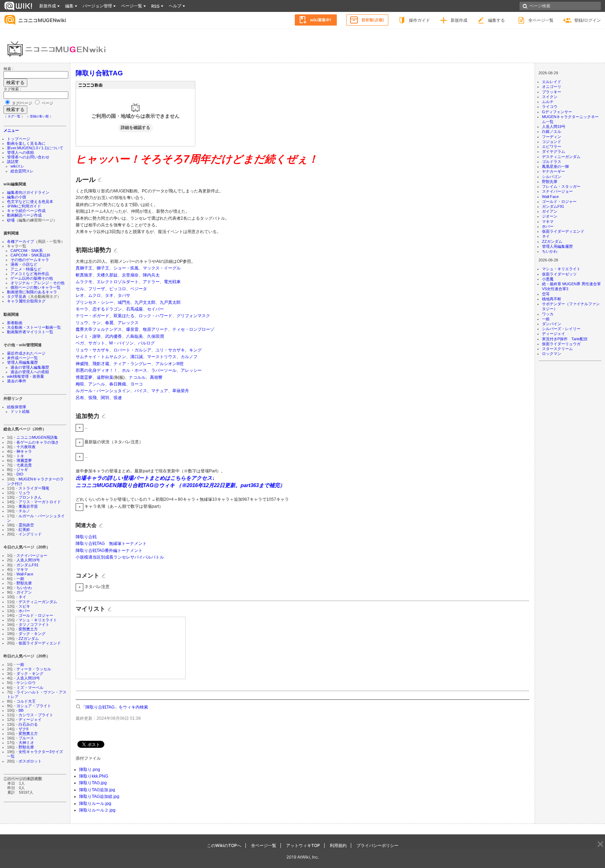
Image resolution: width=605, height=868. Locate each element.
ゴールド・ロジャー (36, 615)
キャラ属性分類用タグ (26, 301)
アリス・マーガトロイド (40, 502)
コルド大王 (26, 701)
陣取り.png (89, 769)
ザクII (23, 729)
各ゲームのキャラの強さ (37, 442)
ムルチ (548, 102)
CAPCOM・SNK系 (27, 250)
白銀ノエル (551, 131)
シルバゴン (551, 177)
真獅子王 (84, 268)
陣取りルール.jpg (95, 803)
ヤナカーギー (553, 171)
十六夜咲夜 (26, 447)
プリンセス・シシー (94, 302)
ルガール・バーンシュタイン (103, 390)
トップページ (18, 139)
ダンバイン (551, 324)
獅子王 (103, 268)
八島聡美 (134, 336)
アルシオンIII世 (169, 363)
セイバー (155, 309)
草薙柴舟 (180, 390)
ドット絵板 (20, 411)
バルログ (146, 343)
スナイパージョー (31, 555)
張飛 (92, 397)
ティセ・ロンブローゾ (193, 329)
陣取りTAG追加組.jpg (99, 796)
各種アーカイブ (20, 241)
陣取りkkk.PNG (93, 776)
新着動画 (14, 323)
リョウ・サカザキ (92, 350)
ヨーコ (136, 384)
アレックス (128, 322)
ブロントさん (30, 497)
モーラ (82, 309)
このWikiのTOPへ (224, 845)
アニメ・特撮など (26, 269)
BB (21, 710)
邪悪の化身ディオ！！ (97, 370)
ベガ (80, 343)
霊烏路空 (26, 525)
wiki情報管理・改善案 (25, 376)
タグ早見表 (16, 296)
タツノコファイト (34, 624)
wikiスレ (18, 166)
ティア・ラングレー (132, 363)
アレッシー (191, 370)
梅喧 (80, 384)
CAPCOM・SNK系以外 (30, 255)
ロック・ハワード (155, 315)
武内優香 (113, 336)
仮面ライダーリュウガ (561, 344)
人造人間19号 (28, 560)
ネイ (22, 597)
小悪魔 (548, 279)
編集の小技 (16, 197)
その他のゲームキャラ (30, 260)
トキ (20, 456)
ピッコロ (117, 288)
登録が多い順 (39, 116)
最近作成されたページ (26, 353)
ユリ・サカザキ (170, 350)
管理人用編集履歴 (22, 362)
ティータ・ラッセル (33, 669)
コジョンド (551, 141)
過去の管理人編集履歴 (30, 367)
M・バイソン (121, 343)
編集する (496, 20)
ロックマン (551, 353)
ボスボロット (30, 761)
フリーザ (96, 288)
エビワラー (551, 146)
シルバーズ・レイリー (561, 329)
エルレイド (551, 82)
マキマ (22, 569)
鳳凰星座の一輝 (555, 166)
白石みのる (28, 724)
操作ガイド (419, 20)
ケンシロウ (26, 683)
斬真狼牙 (84, 275)
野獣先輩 (24, 583)
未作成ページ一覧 (22, 358)
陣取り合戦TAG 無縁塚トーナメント (111, 543)
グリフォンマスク (193, 315)
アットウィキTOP (303, 845)
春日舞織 (117, 384)
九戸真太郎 (170, 302)
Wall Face (24, 574)
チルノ (24, 511)
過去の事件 (16, 381)
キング (195, 350)
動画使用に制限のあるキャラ (32, 292)
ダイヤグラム (553, 151)
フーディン (551, 137)
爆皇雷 (132, 329)
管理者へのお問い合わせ (28, 157)
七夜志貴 (24, 465)
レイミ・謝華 (88, 336)
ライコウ (549, 106)
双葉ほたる (123, 315)
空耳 (546, 294)
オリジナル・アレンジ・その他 (37, 283)
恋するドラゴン (107, 309)
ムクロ (94, 295)
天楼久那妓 (107, 275)
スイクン (549, 97)
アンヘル (96, 384)
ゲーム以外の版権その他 (32, 278)
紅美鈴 (24, 529)
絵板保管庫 (16, 407)
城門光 (124, 302)
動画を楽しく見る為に (26, 143)
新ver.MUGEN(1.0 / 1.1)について (35, 148)
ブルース (26, 738)
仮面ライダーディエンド (40, 643)
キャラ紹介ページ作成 (26, 211)
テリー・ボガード (92, 315)
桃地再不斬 (551, 299)
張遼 (117, 397)
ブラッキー (551, 92)
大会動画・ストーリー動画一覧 (34, 327)
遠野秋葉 (105, 377)
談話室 (13, 161)
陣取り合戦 (86, 536)
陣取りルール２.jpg (97, 810)
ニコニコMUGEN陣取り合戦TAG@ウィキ (126, 485)
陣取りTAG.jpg (93, 782)
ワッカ (548, 314)
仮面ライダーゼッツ (559, 274)
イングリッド (30, 534)
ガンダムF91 (27, 565)
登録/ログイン (587, 20)
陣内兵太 (151, 275)
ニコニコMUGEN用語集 (37, 437)
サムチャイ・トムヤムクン (101, 356)
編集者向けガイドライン (28, 192)
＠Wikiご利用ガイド (24, 206)
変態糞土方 (28, 629)
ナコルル (137, 377)
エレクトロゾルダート (118, 281)
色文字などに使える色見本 (30, 201)
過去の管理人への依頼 (30, 372)
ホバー (24, 611)
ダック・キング (32, 633)
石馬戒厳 (134, 309)
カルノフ (189, 356)
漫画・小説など (24, 264)
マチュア (159, 390)
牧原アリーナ (155, 329)
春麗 (109, 322)
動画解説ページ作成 (24, 215)
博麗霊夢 (24, 460)
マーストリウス (161, 356)
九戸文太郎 (144, 302)
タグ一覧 (14, 116)
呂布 (80, 397)
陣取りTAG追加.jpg (97, 789)
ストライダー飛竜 (34, 488)
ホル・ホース (134, 370)
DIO (19, 474)
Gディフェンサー (557, 112)
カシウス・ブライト (36, 715)
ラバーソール (163, 370)
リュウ (24, 493)
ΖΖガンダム (29, 638)
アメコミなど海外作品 (30, 274)
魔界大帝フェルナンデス (99, 329)
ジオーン (549, 216)
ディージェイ (30, 719)
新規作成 (459, 20)
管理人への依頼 (20, 152)
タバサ (124, 295)
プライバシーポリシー (377, 845)
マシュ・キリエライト (38, 620)
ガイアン (24, 592)
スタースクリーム (557, 349)
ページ (47, 103)
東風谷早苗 (28, 506)
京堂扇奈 (130, 275)
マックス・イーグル (162, 268)
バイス (140, 390)
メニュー (11, 130)
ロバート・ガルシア (132, 350)
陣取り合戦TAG (99, 73)
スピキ (24, 606)
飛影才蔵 (100, 363)
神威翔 (82, 363)
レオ (80, 295)
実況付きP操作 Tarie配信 (564, 339)
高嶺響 (156, 377)
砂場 (11, 220)
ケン (96, 322)
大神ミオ (26, 742)
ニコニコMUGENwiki (42, 20)
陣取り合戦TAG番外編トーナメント (109, 550)
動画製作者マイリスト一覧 (30, 332)
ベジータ (138, 288)
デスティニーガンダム (38, 602)
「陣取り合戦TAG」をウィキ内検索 (114, 707)
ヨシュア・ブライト (33, 706)
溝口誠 (136, 356)
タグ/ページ (22, 103)
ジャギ (22, 469)
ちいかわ (24, 588)
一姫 (20, 578)
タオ (109, 295)
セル (80, 288)
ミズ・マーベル (29, 687)
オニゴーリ (551, 86)
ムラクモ (84, 281)
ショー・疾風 (126, 268)
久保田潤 (155, 336)
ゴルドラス (551, 161)
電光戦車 (172, 281)
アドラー (151, 281)
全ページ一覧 (541, 20)
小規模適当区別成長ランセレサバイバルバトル (120, 557)
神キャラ (24, 451)
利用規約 (338, 845)
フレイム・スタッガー (561, 186)
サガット (96, 343)
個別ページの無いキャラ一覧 (36, 287)
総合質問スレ (22, 171)
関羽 (105, 397)
